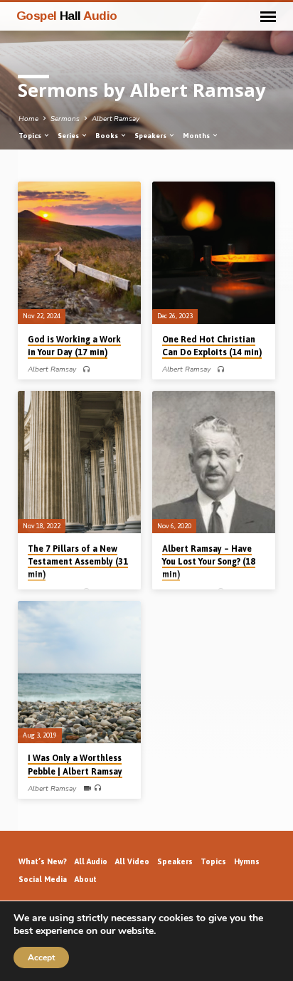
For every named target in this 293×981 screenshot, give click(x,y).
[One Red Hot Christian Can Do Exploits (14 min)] (213, 253)
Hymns (247, 861)
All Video (132, 861)
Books (107, 136)
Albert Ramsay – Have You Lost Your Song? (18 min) (208, 561)
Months (197, 136)
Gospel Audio (66, 16)
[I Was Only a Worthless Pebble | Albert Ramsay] (79, 672)
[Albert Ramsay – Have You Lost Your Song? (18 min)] (213, 462)
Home (28, 119)
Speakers (151, 136)
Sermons (65, 119)
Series (69, 136)
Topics (30, 136)
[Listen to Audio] (86, 369)
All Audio (91, 861)
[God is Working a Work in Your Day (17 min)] (79, 253)
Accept (41, 957)
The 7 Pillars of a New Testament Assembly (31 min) (78, 561)
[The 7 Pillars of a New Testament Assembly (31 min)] (79, 462)
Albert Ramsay (115, 119)
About (86, 879)
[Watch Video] (87, 788)
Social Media (42, 879)
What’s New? (42, 861)
